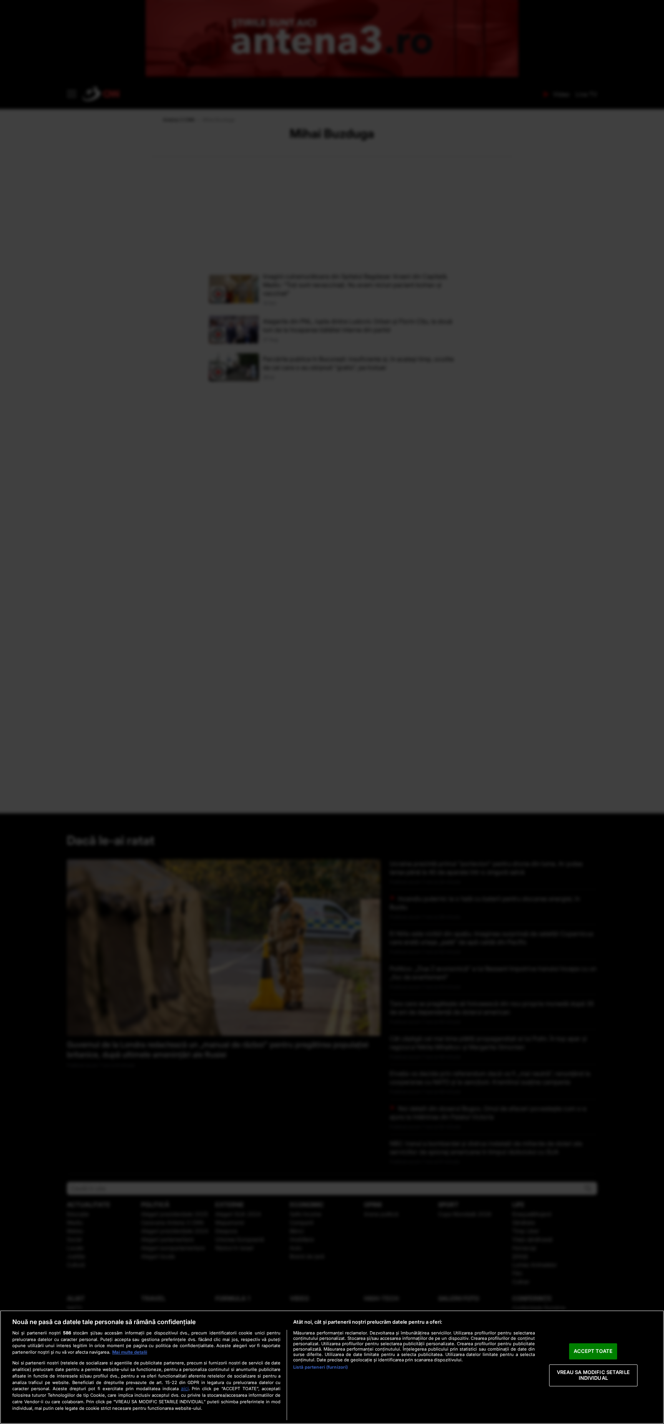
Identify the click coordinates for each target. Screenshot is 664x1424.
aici (185, 1388)
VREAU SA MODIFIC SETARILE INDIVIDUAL (593, 1375)
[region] (332, 1367)
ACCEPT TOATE (593, 1351)
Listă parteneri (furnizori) (320, 1367)
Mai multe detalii (129, 1352)
